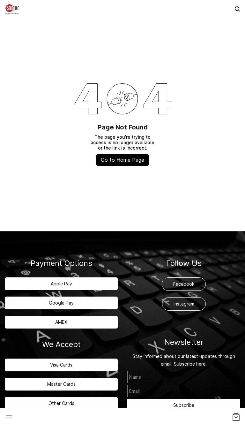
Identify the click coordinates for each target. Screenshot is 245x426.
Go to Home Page (122, 160)
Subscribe (183, 405)
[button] (236, 417)
